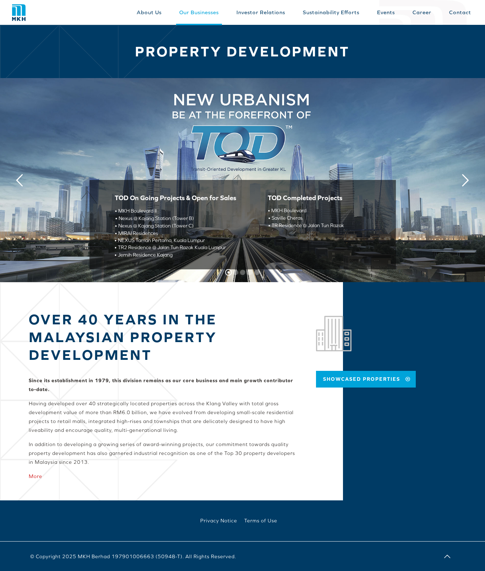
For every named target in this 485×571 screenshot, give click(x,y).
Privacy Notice (218, 520)
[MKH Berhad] (19, 12)
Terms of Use (260, 520)
